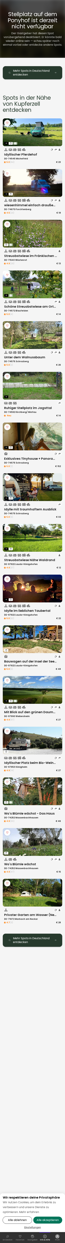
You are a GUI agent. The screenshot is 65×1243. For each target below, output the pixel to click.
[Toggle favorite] (7, 123)
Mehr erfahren (29, 1212)
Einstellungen (32, 1227)
